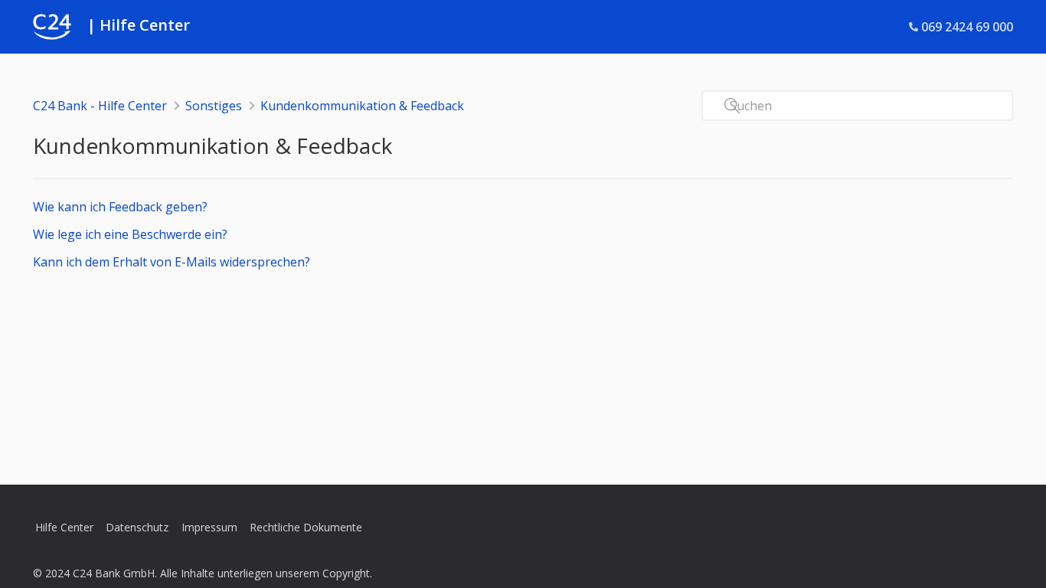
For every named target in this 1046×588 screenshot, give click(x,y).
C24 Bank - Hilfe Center (100, 105)
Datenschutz (137, 527)
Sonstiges (213, 105)
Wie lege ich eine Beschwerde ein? (130, 234)
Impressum (209, 527)
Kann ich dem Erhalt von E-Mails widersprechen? (171, 261)
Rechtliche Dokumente (306, 527)
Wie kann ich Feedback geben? (120, 206)
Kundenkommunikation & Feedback (362, 105)
